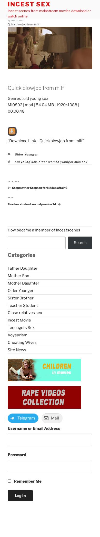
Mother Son (18, 276)
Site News (17, 350)
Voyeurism (17, 335)
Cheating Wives (22, 342)
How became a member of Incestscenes (44, 230)
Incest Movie (19, 320)
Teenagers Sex (21, 327)
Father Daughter (22, 268)
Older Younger (26, 154)
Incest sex (29, 4)
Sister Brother (21, 298)
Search (80, 242)
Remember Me (27, 481)
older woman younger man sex (63, 162)
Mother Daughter (23, 283)
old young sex (26, 162)
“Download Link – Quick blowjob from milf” (46, 141)
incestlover (17, 21)
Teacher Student (23, 305)
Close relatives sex (25, 312)
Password (17, 455)
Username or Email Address (34, 428)
